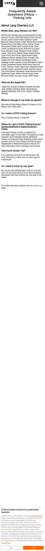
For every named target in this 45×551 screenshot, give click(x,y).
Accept (33, 548)
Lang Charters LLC (36, 516)
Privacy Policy (5, 543)
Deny (11, 548)
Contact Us (37, 185)
